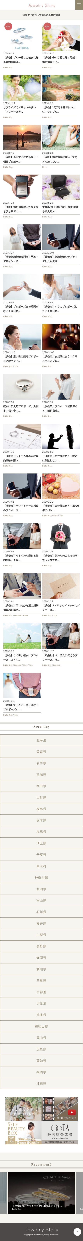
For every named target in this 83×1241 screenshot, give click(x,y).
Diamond (17, 615)
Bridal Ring (8, 67)
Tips (16, 366)
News (44, 166)
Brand (25, 615)
